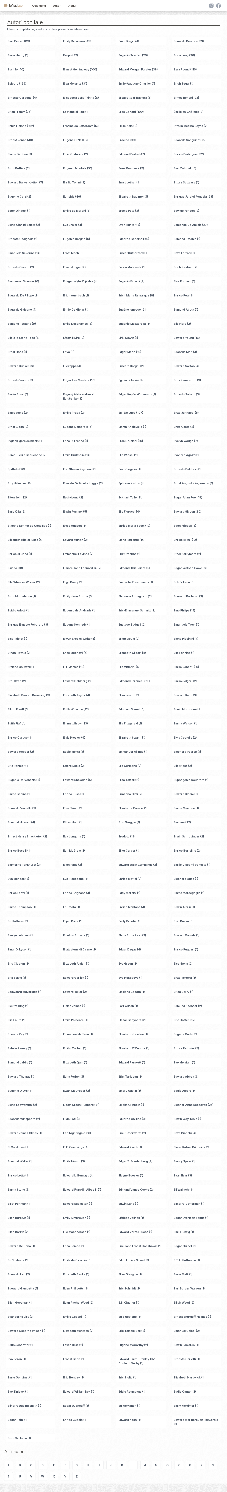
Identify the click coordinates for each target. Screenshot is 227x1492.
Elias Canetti (127, 112)
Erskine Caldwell (19, 667)
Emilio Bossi (16, 394)
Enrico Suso (71, 794)
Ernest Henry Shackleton (25, 836)
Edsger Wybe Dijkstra (78, 281)
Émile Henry (16, 55)
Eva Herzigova (128, 977)
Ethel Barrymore (185, 554)
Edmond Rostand (19, 323)
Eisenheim (181, 963)
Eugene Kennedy (75, 624)
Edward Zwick (128, 1147)
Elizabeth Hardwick (187, 1377)
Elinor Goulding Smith (22, 1405)
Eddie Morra (71, 751)
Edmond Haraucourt (132, 681)
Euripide (68, 196)
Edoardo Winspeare (21, 1119)
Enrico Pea (181, 295)
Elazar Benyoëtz (129, 1020)
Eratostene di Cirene (77, 949)
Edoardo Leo (16, 1274)
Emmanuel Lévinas (76, 554)
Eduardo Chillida (129, 1119)
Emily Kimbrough (74, 1218)
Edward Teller (72, 992)
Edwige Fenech (184, 210)
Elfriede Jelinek (129, 1218)
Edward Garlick (73, 977)
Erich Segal (181, 83)
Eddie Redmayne (130, 1391)
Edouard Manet (129, 709)
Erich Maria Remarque (133, 295)
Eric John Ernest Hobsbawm (137, 1246)
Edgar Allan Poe (185, 497)
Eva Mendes (16, 879)
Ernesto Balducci (186, 469)
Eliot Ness (180, 766)
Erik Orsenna (127, 554)
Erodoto (123, 836)
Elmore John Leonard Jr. (80, 568)
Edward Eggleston (75, 1203)
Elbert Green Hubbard (78, 1105)
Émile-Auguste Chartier (134, 83)
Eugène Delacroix (75, 427)
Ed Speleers (16, 1260)
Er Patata (69, 907)
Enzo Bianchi (183, 1133)
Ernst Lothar (127, 182)
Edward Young (184, 338)
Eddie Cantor (183, 1391)
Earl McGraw (72, 850)
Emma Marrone (184, 808)
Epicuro (13, 83)
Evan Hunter (127, 225)
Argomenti (39, 5)
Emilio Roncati (183, 667)
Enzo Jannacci (184, 412)
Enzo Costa (182, 427)
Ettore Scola (71, 766)
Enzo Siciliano (17, 1438)
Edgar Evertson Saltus (189, 1218)
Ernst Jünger (72, 267)
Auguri (72, 5)
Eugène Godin (183, 1034)
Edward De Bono (19, 1246)
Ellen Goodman (18, 1302)
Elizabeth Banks (74, 1274)
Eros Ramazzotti (185, 380)
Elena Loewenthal (20, 1105)
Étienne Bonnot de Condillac (27, 525)
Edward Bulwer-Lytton (23, 182)
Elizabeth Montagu (76, 1331)
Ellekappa (70, 366)
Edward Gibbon (184, 511)
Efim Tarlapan (128, 1076)
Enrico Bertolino (185, 850)
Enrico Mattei (127, 879)
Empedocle (15, 412)
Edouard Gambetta (21, 1288)
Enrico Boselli (17, 850)
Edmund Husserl (19, 822)
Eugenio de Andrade (77, 610)
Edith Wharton (73, 709)
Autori (57, 5)
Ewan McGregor (74, 1090)
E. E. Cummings (73, 1147)
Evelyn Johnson (19, 935)
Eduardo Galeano (20, 309)
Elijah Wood (182, 1302)
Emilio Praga (71, 412)
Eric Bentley (71, 1377)
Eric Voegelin (127, 469)
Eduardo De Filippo (21, 295)
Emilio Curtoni (72, 1048)
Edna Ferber (71, 1076)
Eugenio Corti (17, 196)
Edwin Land (126, 1203)
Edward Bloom (184, 794)
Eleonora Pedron (185, 751)
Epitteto (13, 469)
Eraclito (123, 140)
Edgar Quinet (183, 1246)
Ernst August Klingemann (191, 483)
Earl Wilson (126, 1006)
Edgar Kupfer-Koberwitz (135, 394)
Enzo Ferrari (182, 253)
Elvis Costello (183, 737)
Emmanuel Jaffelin (76, 1034)
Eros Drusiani (127, 441)
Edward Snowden (75, 780)
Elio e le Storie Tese (21, 338)
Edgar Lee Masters (76, 380)
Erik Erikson (182, 582)
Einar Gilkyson (17, 949)
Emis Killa (14, 511)
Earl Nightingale (74, 1133)
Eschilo (13, 69)
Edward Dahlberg (75, 681)
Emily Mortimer (184, 1405)
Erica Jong (181, 55)
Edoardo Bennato (186, 41)
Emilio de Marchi (74, 210)
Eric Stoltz (125, 1377)
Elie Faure (14, 1020)
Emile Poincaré (73, 1020)
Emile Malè (181, 1274)
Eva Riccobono (73, 879)
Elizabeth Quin (73, 1062)
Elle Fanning (182, 653)
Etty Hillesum (17, 483)
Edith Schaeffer (19, 1345)
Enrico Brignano (74, 893)
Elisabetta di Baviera (132, 97)
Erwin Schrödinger (187, 836)
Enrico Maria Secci (131, 525)
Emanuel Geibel (184, 1331)
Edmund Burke (128, 154)
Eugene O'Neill (73, 140)
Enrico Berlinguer (186, 154)
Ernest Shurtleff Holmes (190, 1316)
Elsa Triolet (15, 638)
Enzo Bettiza (16, 168)
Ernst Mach (71, 253)
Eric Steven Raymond (78, 469)
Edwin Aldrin (182, 907)
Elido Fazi (69, 1119)
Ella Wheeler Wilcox (21, 582)
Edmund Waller (18, 1161)
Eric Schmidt (127, 1288)
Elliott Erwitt (16, 709)
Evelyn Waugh (183, 441)
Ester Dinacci (17, 210)
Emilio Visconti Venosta (190, 864)
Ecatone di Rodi (74, 112)
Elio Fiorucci (126, 511)
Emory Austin (127, 1090)
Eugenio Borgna (74, 239)
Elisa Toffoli (126, 780)
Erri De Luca (126, 412)
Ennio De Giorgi (73, 309)
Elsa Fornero (182, 281)
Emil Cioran (15, 41)
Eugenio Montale (74, 168)
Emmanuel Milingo (130, 751)
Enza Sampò (71, 1246)
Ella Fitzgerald (128, 723)
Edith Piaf (14, 723)
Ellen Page (70, 864)
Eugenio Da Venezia (22, 780)
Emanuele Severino (21, 253)
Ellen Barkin (16, 1232)
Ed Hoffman (16, 921)
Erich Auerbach (74, 295)
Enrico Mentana (129, 907)
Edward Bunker (18, 366)
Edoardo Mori (183, 352)
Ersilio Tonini (72, 182)
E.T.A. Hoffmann (185, 1260)
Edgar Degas (127, 949)
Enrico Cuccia (73, 1420)
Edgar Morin (126, 352)
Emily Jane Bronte (75, 596)
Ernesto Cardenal (20, 97)
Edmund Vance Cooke (133, 1189)
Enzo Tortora (183, 977)
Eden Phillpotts (73, 1288)
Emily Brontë (127, 921)
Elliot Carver (126, 850)
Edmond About (184, 309)
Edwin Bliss (71, 1345)
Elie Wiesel (125, 455)
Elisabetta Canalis (130, 808)
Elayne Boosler (128, 1175)
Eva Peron (15, 1359)
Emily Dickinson (74, 41)
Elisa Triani (70, 808)
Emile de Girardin (75, 1260)
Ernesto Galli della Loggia (80, 483)
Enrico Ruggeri (184, 949)
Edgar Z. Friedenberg (133, 1161)
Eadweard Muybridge (22, 992)
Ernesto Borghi (128, 366)
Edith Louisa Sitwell (131, 1260)
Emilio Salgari (183, 681)
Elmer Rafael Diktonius (189, 1147)
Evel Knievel (16, 1391)
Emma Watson (183, 723)
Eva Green (125, 963)
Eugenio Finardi (129, 281)
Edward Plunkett (129, 1062)
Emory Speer (183, 1161)
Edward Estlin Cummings (135, 864)
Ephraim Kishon (129, 483)
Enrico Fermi (16, 893)
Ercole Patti (126, 210)
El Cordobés (16, 1147)
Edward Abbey (184, 1076)
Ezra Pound (182, 69)
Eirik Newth (126, 338)
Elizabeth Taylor (74, 695)
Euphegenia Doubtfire (189, 780)
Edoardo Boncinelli (131, 239)
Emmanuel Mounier (21, 281)
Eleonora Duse (184, 879)
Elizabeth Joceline (131, 1034)
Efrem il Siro (71, 338)
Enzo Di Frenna (73, 441)
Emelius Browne (74, 935)
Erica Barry (181, 992)
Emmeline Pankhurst (22, 864)
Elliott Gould (126, 638)
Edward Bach (183, 695)
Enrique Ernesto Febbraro (25, 624)
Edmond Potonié (185, 239)
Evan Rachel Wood (76, 1302)
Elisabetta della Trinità (78, 97)
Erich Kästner (183, 267)
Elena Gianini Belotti (21, 225)
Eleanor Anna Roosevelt (190, 1105)
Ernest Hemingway (76, 69)
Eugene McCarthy (130, 1345)
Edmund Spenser (185, 1006)
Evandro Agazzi (185, 455)
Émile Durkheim (74, 455)
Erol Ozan (14, 681)
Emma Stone (16, 1189)
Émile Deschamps (75, 323)
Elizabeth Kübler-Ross (23, 540)
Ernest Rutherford (131, 253)
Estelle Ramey (17, 1048)
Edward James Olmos (23, 1133)
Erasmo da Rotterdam (78, 126)
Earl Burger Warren (187, 1288)
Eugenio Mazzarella (132, 323)
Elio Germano (127, 766)
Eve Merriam (182, 1062)
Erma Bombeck (128, 168)
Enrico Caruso (18, 737)
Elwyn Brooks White (77, 638)
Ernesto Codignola (21, 239)
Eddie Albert (182, 1090)
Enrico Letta (16, 1175)
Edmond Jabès (18, 1062)
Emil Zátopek (183, 168)
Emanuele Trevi (184, 624)
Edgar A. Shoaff (74, 1405)
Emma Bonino (17, 794)
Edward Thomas (19, 1076)
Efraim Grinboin (129, 1105)
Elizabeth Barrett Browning (26, 695)
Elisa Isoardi (126, 695)
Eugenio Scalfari (129, 55)
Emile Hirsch (71, 1161)
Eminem (179, 822)
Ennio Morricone (185, 709)
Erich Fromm (16, 112)
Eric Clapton (16, 963)
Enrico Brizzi (182, 540)
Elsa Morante (72, 83)
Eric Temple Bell (129, 1331)
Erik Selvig (15, 977)
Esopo (67, 55)
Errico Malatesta (130, 267)
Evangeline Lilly (18, 1316)
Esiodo (12, 568)
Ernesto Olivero (18, 267)
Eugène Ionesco (129, 309)
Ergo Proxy (70, 582)
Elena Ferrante (128, 540)
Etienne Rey (16, 1034)
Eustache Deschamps (133, 582)
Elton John (15, 497)
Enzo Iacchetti (73, 653)
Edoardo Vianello (20, 808)
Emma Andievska (130, 427)
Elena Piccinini (184, 638)
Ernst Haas (15, 352)
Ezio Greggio (127, 822)
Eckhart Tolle (127, 497)
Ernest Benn (71, 1359)
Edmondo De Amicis (187, 225)
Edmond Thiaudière (132, 568)
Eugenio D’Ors (18, 1090)
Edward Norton (184, 366)
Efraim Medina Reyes (188, 126)
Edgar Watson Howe (188, 568)
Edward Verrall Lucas (133, 1232)
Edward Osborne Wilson (24, 1331)
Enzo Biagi (125, 41)
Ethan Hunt (71, 822)
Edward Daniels (184, 935)
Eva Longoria (72, 836)
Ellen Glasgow (128, 1274)
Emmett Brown (73, 723)
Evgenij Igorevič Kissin (23, 441)
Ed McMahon (127, 1405)
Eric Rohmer (16, 766)
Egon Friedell (183, 525)
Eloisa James (72, 1006)
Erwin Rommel (72, 511)
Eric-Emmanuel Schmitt (134, 610)
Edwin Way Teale (185, 1119)
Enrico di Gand (18, 554)
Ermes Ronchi (183, 97)
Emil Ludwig (182, 1232)
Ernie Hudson (72, 525)
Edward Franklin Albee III (80, 1189)
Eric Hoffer (181, 1020)
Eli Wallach (181, 1189)
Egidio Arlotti (17, 610)
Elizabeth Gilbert (129, 653)
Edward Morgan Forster (134, 69)
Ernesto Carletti (185, 1359)
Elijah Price (70, 921)
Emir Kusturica (73, 154)
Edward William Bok (76, 1391)
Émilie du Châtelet (186, 112)
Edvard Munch (73, 540)
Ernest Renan (17, 140)
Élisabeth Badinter (131, 196)
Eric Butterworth (130, 1133)
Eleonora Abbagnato (132, 596)
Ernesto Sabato (184, 394)
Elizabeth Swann (129, 737)
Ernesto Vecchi (18, 380)
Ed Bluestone (127, 1316)
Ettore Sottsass (184, 182)
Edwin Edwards (184, 1345)
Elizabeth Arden (74, 963)
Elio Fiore (180, 323)
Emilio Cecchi (72, 1316)
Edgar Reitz (16, 1420)
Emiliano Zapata (129, 992)
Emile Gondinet (18, 1377)
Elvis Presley (72, 737)
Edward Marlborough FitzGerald (196, 1420)
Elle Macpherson (74, 1232)
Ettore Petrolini (184, 1048)
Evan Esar (180, 1175)
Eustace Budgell (129, 624)
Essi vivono (71, 497)
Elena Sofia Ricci (130, 935)
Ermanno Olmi (128, 794)
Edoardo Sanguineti (187, 140)
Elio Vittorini (126, 667)
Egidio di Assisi (128, 380)
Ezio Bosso (181, 921)
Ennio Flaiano (17, 126)
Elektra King (16, 1006)
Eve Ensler (70, 225)
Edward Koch (127, 1420)
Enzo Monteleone (20, 596)
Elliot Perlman (17, 1203)
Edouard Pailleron (186, 596)
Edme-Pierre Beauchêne (25, 455)
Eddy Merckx (127, 893)
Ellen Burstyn (17, 1218)
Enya (66, 352)
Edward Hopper (18, 751)
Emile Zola (125, 126)
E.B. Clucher (126, 1302)
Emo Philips (181, 610)
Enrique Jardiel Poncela (190, 196)
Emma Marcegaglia (187, 893)
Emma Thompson (20, 907)
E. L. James (70, 667)
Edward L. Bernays (76, 1175)
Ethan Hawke (17, 653)
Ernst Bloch (16, 427)
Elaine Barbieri (18, 154)
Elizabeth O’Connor (131, 1048)
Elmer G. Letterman (187, 1203)
